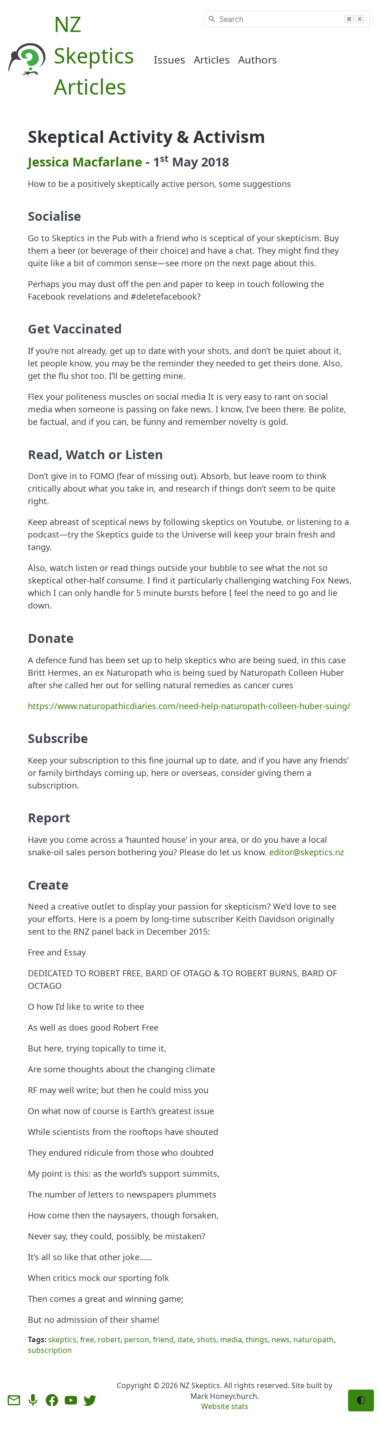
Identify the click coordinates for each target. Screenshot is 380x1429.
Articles (212, 59)
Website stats (224, 1406)
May (185, 161)
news (281, 1339)
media (231, 1339)
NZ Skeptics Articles (94, 55)
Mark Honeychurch (223, 1396)
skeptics (62, 1339)
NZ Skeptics (200, 1385)
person (136, 1339)
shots (206, 1339)
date (185, 1339)
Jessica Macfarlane (85, 161)
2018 (215, 161)
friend (163, 1339)
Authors (257, 59)
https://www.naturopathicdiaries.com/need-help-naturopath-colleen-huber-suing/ (189, 705)
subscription (50, 1350)
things (257, 1339)
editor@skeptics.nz (306, 852)
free (87, 1339)
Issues (169, 59)
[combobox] (287, 19)
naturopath (313, 1339)
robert (109, 1339)
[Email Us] (13, 1400)
